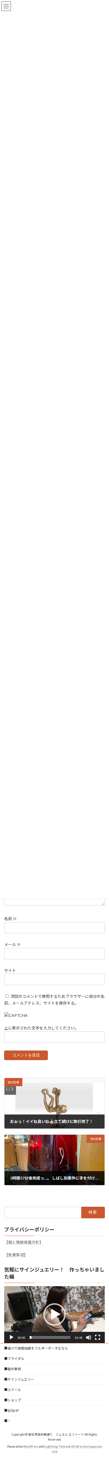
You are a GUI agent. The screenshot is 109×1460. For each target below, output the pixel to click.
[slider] (50, 1337)
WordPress (30, 1446)
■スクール (12, 1390)
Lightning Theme (56, 1446)
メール (12, 944)
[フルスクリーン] (97, 1337)
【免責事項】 (16, 1254)
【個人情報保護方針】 (23, 1242)
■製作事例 (12, 1369)
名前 (10, 918)
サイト (10, 970)
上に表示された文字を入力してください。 (41, 1028)
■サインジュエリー (19, 1379)
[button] (54, 1314)
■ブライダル (14, 1359)
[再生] (11, 1337)
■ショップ (12, 1400)
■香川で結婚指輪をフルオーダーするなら (36, 1348)
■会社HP (11, 1410)
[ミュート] (88, 1337)
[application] (54, 1314)
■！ (7, 1421)
